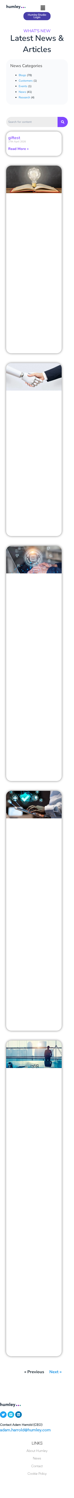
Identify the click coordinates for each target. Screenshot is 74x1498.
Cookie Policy (37, 1473)
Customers (26, 81)
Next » (55, 1372)
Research (24, 97)
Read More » (18, 148)
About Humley (37, 1451)
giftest (14, 138)
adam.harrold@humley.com (25, 1430)
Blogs (22, 75)
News (22, 92)
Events (23, 86)
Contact (37, 1466)
